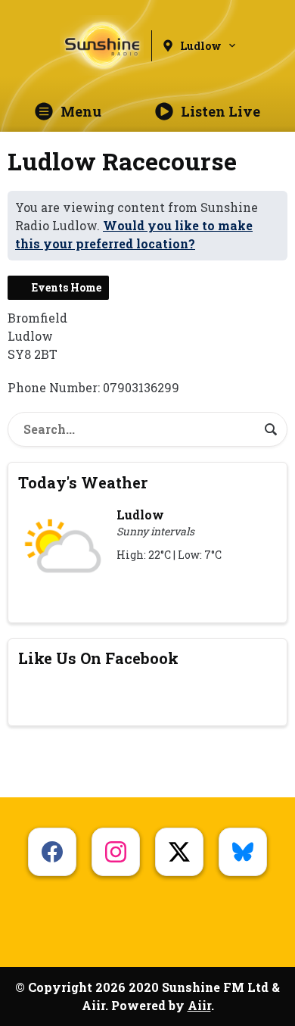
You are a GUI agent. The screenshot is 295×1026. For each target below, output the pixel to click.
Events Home (66, 287)
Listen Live (220, 111)
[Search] (271, 429)
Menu (81, 111)
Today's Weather (83, 482)
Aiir (199, 1005)
